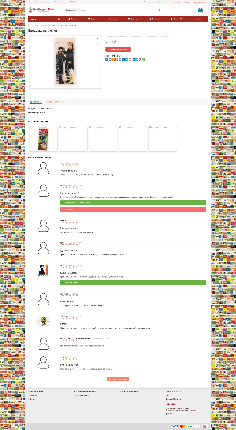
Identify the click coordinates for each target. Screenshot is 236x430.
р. (177, 2)
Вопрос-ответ (55, 102)
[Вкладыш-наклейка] (65, 62)
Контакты (155, 19)
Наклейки (55, 25)
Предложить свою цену (118, 49)
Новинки (199, 19)
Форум (63, 2)
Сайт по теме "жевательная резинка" (39, 2)
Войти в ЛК (178, 19)
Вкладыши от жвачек (40, 25)
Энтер (168, 36)
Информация (36, 391)
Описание (37, 102)
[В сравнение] (97, 43)
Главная (74, 19)
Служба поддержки (86, 391)
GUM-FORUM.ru (72, 2)
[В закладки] (97, 38)
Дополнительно (130, 391)
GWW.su (56, 2)
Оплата (114, 19)
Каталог (94, 19)
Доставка (134, 19)
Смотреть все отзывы (118, 379)
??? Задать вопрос (82, 396)
